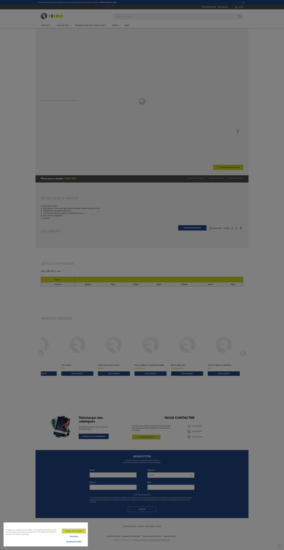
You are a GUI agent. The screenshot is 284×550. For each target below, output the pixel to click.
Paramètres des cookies (74, 541)
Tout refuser (74, 536)
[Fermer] (85, 525)
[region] (46, 534)
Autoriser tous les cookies (73, 531)
